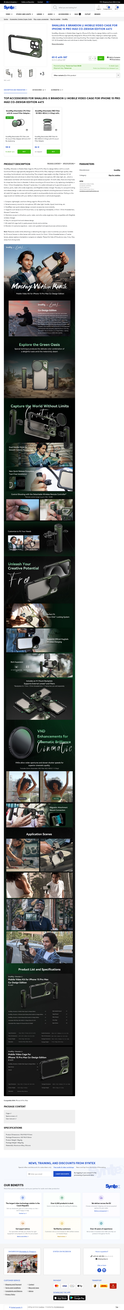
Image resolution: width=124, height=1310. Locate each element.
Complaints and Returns (13, 1291)
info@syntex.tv (103, 1259)
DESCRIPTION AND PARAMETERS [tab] (14, 90)
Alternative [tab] (56, 90)
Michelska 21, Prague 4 (27, 1251)
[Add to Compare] (27, 130)
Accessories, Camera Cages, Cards (21, 19)
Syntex (6, 19)
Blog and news (34, 1288)
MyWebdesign (59, 1307)
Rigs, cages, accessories (41, 19)
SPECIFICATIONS (68, 163)
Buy (100, 58)
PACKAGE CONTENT (54, 163)
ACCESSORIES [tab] (38, 90)
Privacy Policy (10, 1294)
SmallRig (65, 19)
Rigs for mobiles (55, 19)
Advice (31, 1291)
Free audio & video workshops (64, 1167)
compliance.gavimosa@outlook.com (89, 191)
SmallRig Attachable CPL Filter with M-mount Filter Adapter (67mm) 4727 (18, 112)
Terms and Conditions (13, 1288)
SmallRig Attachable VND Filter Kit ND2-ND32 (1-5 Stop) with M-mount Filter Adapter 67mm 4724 (47, 112)
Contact (40, 2)
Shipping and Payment (13, 1284)
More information (58, 44)
